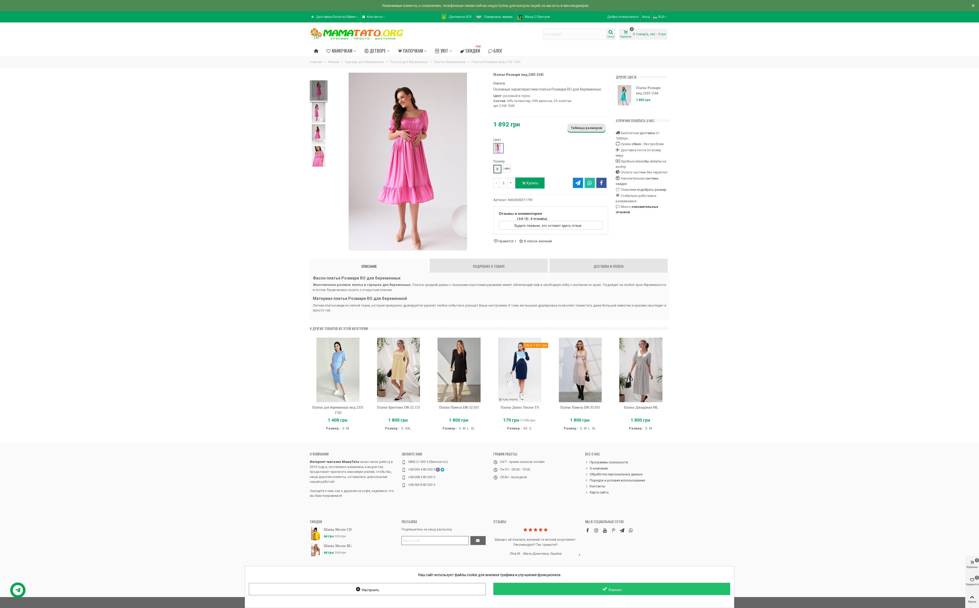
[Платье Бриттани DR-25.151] (398, 370)
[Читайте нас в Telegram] (622, 530)
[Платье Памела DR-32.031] (459, 370)
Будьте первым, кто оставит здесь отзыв (548, 225)
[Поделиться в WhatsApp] (590, 183)
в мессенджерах (575, 6)
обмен (636, 144)
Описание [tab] (369, 266)
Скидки (473, 50)
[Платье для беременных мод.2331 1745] (338, 370)
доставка (647, 133)
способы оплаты (648, 161)
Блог (498, 50)
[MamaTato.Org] (357, 34)
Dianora (499, 83)
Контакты (597, 486)
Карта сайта (599, 492)
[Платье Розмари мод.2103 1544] (625, 95)
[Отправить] (478, 540)
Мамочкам (342, 50)
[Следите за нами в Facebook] (587, 530)
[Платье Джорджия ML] (641, 370)
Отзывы (499, 521)
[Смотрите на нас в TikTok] (613, 530)
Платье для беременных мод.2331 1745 (338, 410)
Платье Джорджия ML (641, 407)
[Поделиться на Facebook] (601, 183)
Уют (444, 50)
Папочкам (413, 50)
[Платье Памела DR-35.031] (580, 370)
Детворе (378, 50)
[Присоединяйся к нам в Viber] (630, 530)
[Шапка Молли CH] (315, 533)
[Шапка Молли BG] (315, 549)
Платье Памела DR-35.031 (580, 407)
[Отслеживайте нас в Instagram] (596, 530)
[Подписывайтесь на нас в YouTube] (604, 530)
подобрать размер (651, 190)
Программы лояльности (609, 462)
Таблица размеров (586, 128)
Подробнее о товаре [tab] (489, 266)
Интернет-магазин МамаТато (334, 462)
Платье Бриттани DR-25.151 (398, 407)
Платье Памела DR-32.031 (459, 407)
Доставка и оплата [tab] (609, 266)
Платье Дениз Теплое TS (520, 407)
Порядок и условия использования (617, 480)
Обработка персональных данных (616, 474)
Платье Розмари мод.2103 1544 (648, 90)
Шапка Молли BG (338, 546)
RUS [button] (661, 17)
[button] (335, 16)
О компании (319, 454)
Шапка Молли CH (338, 529)
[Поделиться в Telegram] (578, 183)
